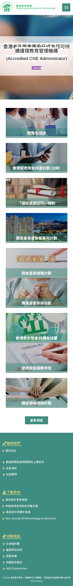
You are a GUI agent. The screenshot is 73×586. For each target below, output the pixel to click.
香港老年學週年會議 (17, 512)
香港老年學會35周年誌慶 (36, 338)
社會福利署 (12, 544)
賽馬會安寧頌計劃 (36, 303)
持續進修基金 (13, 562)
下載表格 (13, 492)
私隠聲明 (11, 474)
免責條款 (11, 468)
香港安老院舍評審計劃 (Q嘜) (36, 168)
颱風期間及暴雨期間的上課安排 (24, 462)
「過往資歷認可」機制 (36, 203)
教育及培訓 (36, 133)
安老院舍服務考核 (36, 367)
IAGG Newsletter (16, 568)
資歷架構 (11, 556)
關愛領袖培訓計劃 (36, 402)
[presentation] (2, 57)
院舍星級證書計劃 (36, 273)
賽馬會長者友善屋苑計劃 (36, 238)
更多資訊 (36, 420)
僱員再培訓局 (13, 550)
